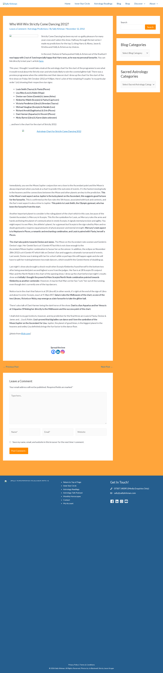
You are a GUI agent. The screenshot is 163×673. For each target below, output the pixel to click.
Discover (138, 3)
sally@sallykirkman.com (125, 493)
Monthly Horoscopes (72, 496)
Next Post (107, 367)
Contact (66, 500)
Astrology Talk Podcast (73, 493)
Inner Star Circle (82, 3)
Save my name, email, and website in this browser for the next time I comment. (48, 442)
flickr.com (25, 333)
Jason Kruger (109, 668)
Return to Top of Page (72, 482)
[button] (144, 3)
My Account (68, 503)
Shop (127, 3)
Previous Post (11, 367)
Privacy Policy (73, 665)
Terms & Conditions (87, 665)
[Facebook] (53, 352)
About (152, 3)
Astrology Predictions (38, 28)
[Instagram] (62, 352)
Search (124, 22)
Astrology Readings (103, 3)
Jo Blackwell (93, 668)
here (41, 61)
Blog (119, 3)
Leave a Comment (17, 28)
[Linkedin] (58, 352)
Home (67, 3)
